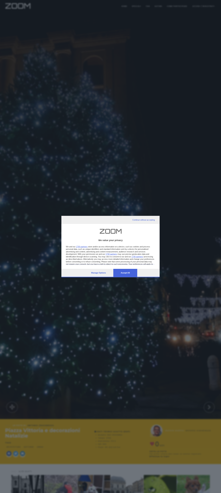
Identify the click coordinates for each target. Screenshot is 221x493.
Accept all (125, 273)
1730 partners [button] (81, 247)
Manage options (98, 273)
